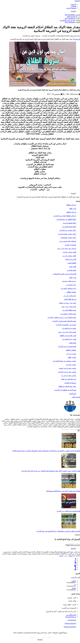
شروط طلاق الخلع (70, 299)
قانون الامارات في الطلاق (68, 335)
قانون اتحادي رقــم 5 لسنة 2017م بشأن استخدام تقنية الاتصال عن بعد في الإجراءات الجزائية (50, 471)
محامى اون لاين (71, 354)
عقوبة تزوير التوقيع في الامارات (66, 325)
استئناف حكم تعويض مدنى (67, 241)
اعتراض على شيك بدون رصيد (66, 248)
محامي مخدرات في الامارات (67, 372)
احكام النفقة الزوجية (69, 223)
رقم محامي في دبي (69, 295)
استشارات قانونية (70, 245)
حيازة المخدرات (71, 285)
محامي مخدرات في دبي (68, 375)
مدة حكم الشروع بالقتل (68, 379)
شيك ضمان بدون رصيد (68, 306)
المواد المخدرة (71, 270)
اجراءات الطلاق (71, 212)
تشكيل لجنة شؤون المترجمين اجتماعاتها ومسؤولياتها (63, 491)
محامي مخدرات (71, 364)
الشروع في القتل (70, 259)
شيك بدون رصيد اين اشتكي (67, 303)
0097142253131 (72, 16)
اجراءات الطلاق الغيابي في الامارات (64, 216)
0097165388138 (70, 18)
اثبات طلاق (72, 208)
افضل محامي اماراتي (69, 252)
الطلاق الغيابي (71, 263)
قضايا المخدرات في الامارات (67, 346)
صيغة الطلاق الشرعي (69, 310)
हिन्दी (49, 637)
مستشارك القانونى (70, 383)
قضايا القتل (72, 343)
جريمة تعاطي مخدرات (69, 281)
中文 (43, 637)
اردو (38, 637)
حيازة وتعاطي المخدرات (68, 288)
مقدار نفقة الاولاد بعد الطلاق (67, 386)
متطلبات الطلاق (71, 350)
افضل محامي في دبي (69, 256)
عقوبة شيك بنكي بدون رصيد (67, 332)
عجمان (61, 555)
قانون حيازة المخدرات (69, 339)
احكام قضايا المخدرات (69, 227)
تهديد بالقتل (72, 277)
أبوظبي (70, 555)
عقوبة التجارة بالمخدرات (68, 314)
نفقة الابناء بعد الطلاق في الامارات (65, 390)
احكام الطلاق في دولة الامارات (66, 219)
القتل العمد (72, 266)
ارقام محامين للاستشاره (68, 237)
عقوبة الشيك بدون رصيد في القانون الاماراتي (61, 317)
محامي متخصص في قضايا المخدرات (64, 361)
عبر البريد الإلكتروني (66, 20)
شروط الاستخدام (70, 617)
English (31, 637)
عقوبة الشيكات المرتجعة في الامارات (64, 321)
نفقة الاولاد (72, 393)
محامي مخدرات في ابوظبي (67, 368)
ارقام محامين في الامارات (67, 230)
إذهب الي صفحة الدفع (73, 545)
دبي (65, 555)
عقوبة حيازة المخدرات (69, 328)
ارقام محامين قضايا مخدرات (67, 234)
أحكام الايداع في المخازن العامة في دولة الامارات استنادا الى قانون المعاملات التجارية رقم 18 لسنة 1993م (46, 451)
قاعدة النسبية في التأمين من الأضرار (68, 511)
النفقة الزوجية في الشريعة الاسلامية (64, 274)
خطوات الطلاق (71, 292)
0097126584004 (70, 15)
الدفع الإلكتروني (71, 615)
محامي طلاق (72, 357)
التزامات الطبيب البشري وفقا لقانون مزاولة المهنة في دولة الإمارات (58, 531)
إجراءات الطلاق (71, 205)
